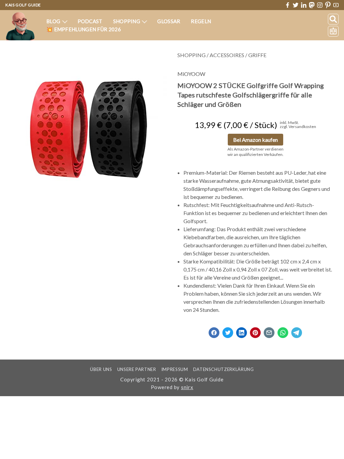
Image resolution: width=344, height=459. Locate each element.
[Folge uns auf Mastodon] (311, 5)
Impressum (174, 369)
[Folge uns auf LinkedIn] (303, 5)
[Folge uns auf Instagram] (319, 5)
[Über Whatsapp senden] (282, 330)
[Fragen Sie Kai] (333, 31)
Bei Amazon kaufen (255, 139)
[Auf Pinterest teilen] (255, 330)
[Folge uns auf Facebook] (287, 5)
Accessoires (227, 55)
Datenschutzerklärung (223, 369)
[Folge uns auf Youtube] (336, 5)
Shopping (127, 21)
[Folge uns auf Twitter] (295, 5)
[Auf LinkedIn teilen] (241, 330)
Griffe (257, 55)
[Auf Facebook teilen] (214, 330)
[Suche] (333, 19)
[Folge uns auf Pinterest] (328, 5)
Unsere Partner (136, 369)
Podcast (90, 21)
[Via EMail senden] (269, 330)
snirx (187, 387)
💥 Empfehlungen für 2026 (83, 29)
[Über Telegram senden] (296, 330)
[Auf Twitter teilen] (227, 330)
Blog (53, 21)
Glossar (168, 21)
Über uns (101, 369)
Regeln (201, 21)
